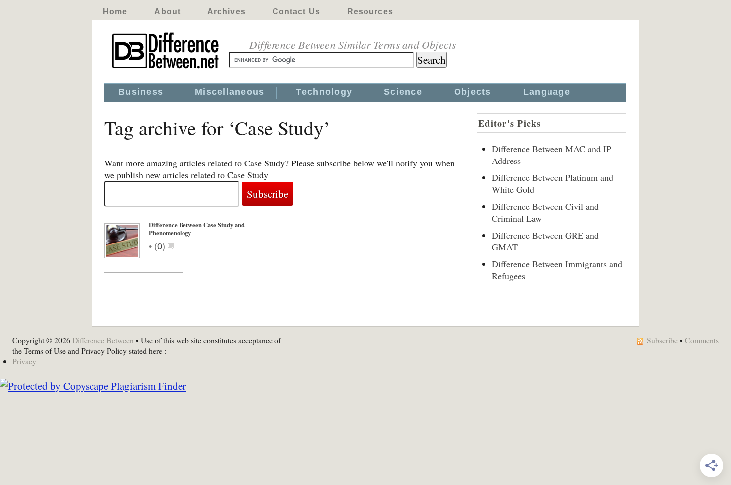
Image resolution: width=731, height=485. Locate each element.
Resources (370, 11)
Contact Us (296, 11)
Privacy (24, 361)
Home (115, 11)
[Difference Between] (166, 69)
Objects (472, 92)
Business (140, 92)
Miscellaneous (229, 92)
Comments (702, 340)
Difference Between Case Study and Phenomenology (197, 228)
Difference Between (103, 340)
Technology (324, 92)
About (167, 11)
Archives (226, 11)
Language (546, 92)
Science (403, 92)
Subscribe (662, 340)
